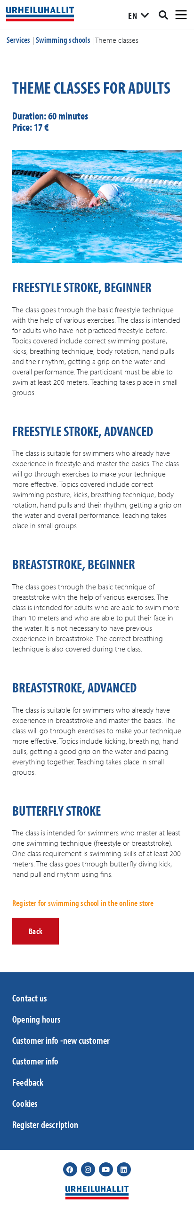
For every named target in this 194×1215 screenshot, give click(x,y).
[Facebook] (70, 1169)
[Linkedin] (124, 1169)
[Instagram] (88, 1169)
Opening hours (36, 1019)
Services (19, 39)
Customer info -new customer (61, 1040)
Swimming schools (63, 39)
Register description (45, 1124)
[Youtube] (106, 1169)
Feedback (28, 1082)
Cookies (24, 1103)
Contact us (29, 998)
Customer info (35, 1061)
